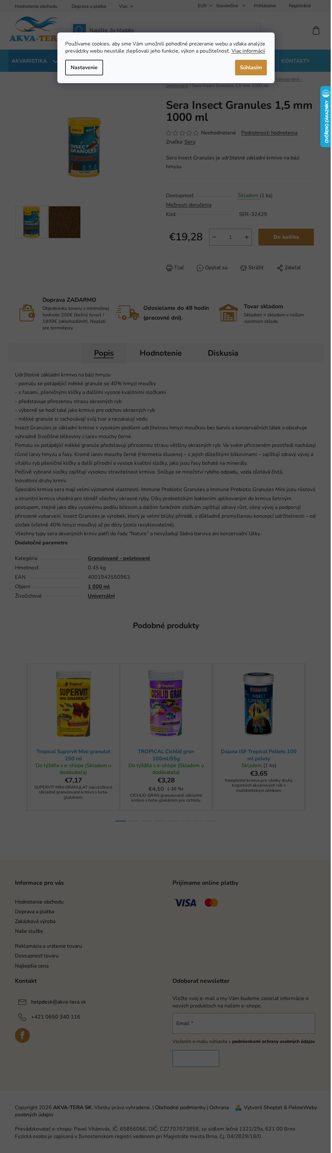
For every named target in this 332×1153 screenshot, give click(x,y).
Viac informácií (248, 51)
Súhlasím (251, 67)
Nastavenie (84, 67)
